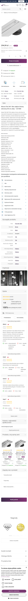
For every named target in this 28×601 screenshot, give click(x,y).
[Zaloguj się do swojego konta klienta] (23, 5)
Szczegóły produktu (9, 219)
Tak (23, 98)
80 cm (7, 98)
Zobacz (21, 1)
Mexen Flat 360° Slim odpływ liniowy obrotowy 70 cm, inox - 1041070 (20, 454)
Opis (4, 103)
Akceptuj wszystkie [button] (14, 591)
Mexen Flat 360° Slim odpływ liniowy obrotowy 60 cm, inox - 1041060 (7, 454)
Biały (5, 96)
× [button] (26, 567)
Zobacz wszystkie (14, 540)
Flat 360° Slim (20, 91)
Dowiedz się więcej (5, 576)
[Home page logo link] (5, 5)
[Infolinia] (17, 5)
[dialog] (14, 583)
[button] (26, 5)
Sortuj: (7, 313)
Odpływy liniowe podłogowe (10, 12)
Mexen (6, 91)
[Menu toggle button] (25, 9)
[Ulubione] (20, 5)
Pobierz (17, 248)
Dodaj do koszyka (14, 61)
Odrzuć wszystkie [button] (14, 594)
